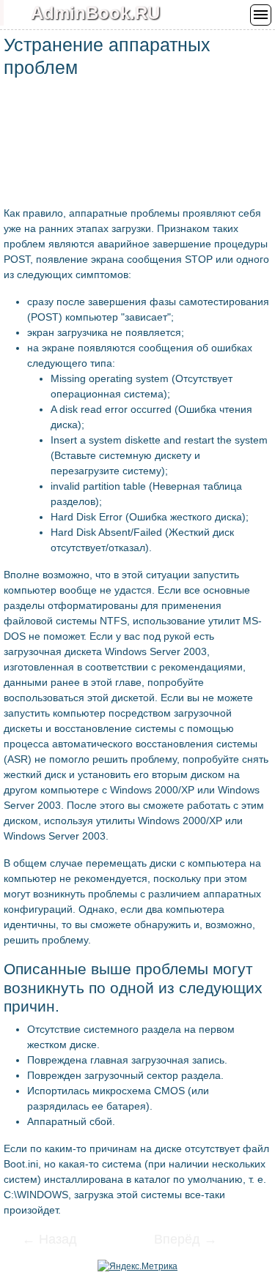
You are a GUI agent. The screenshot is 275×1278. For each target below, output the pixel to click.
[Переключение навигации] (260, 15)
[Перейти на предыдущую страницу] (59, 1241)
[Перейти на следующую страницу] (176, 1241)
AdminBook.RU (95, 13)
